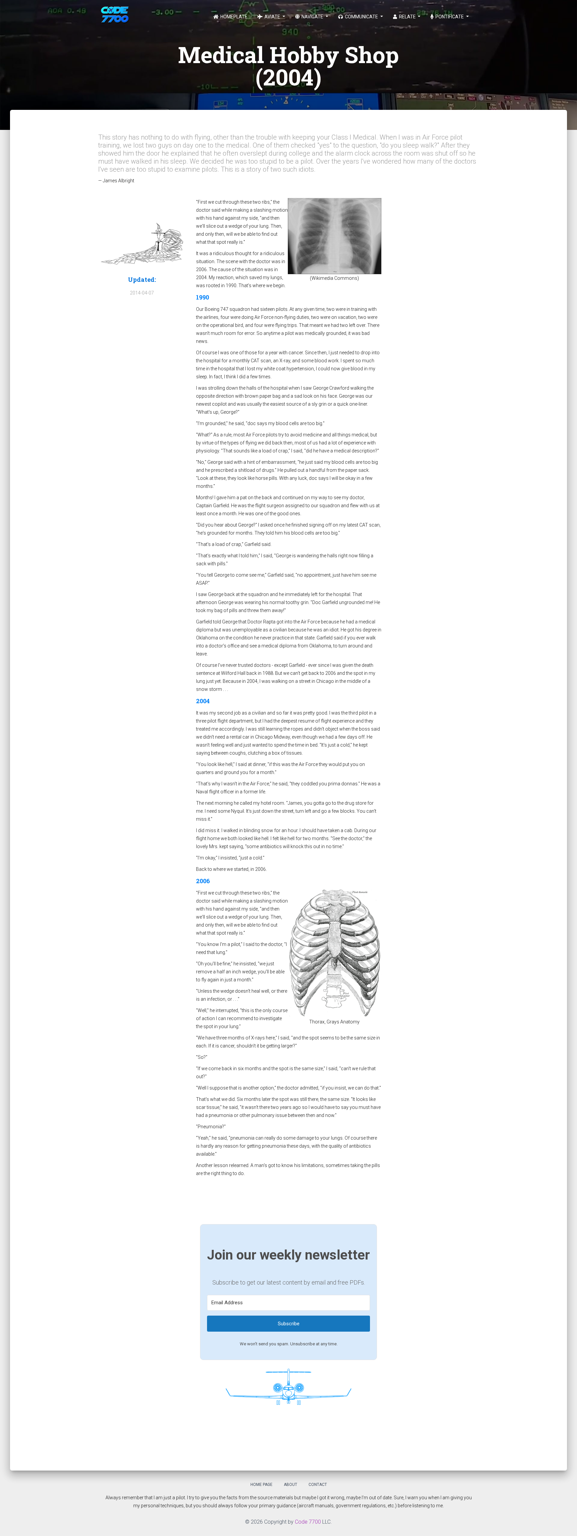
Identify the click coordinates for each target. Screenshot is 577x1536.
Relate (407, 16)
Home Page (261, 1484)
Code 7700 (308, 1522)
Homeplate (233, 16)
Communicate (361, 16)
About (290, 1484)
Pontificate (449, 16)
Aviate (272, 16)
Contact (318, 1484)
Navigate (312, 16)
